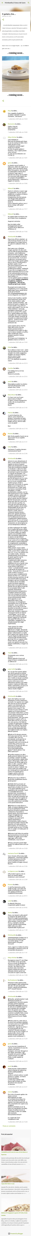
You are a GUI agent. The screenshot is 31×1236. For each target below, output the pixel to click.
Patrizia (10, 412)
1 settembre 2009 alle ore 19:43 (17, 342)
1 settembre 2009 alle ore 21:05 (17, 407)
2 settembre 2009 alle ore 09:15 (17, 896)
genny (10, 163)
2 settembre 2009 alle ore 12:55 (17, 991)
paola (9, 381)
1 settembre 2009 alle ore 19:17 (17, 209)
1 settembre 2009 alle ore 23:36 (17, 866)
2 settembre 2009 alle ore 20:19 (17, 1061)
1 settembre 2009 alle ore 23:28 (17, 848)
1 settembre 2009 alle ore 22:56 (17, 664)
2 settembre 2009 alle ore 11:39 (17, 930)
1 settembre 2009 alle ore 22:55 (17, 648)
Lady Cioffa (11, 669)
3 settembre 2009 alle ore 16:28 (17, 1122)
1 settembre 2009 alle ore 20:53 (17, 390)
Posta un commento (9, 1126)
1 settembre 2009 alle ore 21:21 (17, 442)
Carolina (10, 368)
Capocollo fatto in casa (7, 1183)
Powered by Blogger (16, 1233)
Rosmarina (11, 124)
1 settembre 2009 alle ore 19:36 (17, 231)
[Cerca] (29, 3)
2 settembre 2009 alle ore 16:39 (17, 1038)
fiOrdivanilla (12, 236)
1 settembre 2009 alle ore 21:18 (17, 428)
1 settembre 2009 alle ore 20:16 (17, 376)
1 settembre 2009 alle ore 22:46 (17, 453)
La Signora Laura (13, 871)
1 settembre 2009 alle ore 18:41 (17, 158)
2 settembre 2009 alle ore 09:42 (17, 907)
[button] (3, 20)
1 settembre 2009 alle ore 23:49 (17, 879)
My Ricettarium (12, 980)
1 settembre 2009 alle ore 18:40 (17, 132)
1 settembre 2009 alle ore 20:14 (17, 363)
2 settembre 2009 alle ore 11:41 (17, 952)
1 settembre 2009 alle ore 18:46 (17, 183)
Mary (9, 110)
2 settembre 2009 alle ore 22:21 (17, 1087)
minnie (10, 1092)
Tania (9, 653)
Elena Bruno (11, 394)
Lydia (9, 901)
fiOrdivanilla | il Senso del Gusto (15, 3)
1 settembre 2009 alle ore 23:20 (17, 691)
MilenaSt (10, 188)
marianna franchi (13, 853)
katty (9, 447)
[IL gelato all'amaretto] (15, 74)
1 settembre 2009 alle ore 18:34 (17, 119)
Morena (10, 433)
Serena (10, 912)
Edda (10, 347)
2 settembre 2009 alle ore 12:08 (17, 975)
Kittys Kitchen (12, 137)
